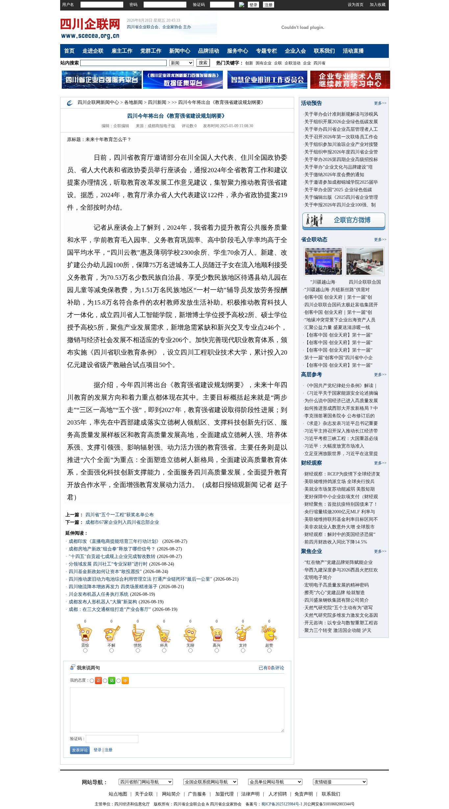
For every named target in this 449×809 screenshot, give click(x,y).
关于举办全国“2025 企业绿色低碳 (338, 189)
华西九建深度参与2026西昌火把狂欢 (341, 569)
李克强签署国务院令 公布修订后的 (339, 415)
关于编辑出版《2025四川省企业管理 (341, 197)
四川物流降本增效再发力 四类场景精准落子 (113, 586)
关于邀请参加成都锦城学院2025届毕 (341, 182)
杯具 (164, 645)
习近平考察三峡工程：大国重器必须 (341, 438)
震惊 (85, 645)
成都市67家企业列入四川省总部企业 (122, 522)
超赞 (269, 645)
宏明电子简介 (318, 577)
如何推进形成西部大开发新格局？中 (341, 408)
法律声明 (250, 794)
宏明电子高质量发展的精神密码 (336, 585)
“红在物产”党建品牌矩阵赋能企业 (338, 562)
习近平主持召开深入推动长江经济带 (341, 430)
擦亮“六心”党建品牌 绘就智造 (334, 592)
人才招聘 (278, 794)
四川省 (319, 63)
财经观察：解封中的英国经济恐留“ (339, 534)
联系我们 (324, 51)
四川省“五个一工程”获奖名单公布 (119, 514)
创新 (249, 63)
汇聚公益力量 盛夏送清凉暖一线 (337, 327)
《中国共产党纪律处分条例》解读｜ (341, 385)
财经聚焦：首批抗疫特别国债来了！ (341, 504)
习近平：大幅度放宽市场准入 (334, 446)
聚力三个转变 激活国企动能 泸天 (337, 630)
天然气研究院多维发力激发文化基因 (341, 615)
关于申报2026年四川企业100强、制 (340, 204)
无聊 (190, 645)
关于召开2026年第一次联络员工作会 (341, 136)
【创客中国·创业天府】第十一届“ (338, 335)
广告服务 (197, 794)
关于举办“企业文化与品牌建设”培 (338, 167)
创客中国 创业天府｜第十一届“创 (338, 297)
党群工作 (150, 51)
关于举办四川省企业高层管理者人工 (341, 129)
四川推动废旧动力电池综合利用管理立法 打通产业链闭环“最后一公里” (140, 579)
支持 (243, 645)
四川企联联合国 (365, 282)
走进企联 (93, 51)
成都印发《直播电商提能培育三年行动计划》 (115, 541)
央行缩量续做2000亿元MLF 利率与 (339, 511)
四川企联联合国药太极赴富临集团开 (341, 304)
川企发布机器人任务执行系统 (99, 594)
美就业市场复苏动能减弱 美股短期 (339, 489)
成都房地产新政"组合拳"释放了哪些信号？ (112, 548)
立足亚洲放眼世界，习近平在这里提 (341, 453)
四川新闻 (157, 102)
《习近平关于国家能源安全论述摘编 (341, 393)
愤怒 (138, 645)
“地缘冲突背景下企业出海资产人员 (339, 319)
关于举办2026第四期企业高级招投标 (341, 159)
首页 (69, 51)
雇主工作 (121, 51)
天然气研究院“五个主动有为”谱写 (338, 607)
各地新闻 (133, 102)
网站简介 (171, 794)
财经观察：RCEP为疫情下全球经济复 (342, 474)
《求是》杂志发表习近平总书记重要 (341, 423)
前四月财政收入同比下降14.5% (335, 542)
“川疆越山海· (323, 282)
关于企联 (144, 794)
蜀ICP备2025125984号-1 (281, 804)
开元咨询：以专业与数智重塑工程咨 (341, 622)
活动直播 (353, 51)
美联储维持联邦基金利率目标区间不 (341, 519)
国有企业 (264, 63)
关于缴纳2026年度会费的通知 (334, 174)
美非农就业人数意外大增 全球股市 (339, 526)
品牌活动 (208, 51)
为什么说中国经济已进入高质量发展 (341, 400)
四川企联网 (89, 102)
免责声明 (304, 794)
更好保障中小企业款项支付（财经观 (341, 496)
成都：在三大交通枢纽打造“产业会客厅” (110, 609)
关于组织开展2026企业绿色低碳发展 (341, 121)
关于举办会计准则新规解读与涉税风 (341, 114)
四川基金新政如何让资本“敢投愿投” (105, 571)
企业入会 (295, 51)
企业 (307, 63)
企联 (278, 63)
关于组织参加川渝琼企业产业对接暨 (341, 144)
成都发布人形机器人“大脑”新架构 (103, 601)
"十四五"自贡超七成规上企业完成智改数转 (112, 556)
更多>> (380, 103)
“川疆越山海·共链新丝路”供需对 (337, 289)
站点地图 (118, 794)
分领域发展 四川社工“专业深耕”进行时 (108, 564)
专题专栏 (266, 51)
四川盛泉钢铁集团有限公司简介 (336, 600)
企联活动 (292, 63)
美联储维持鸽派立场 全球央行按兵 (339, 481)
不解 (111, 645)
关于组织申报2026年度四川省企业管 (341, 152)
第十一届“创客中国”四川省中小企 (338, 357)
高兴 (217, 645)
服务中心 (237, 51)
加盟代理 (224, 794)
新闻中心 (179, 51)
